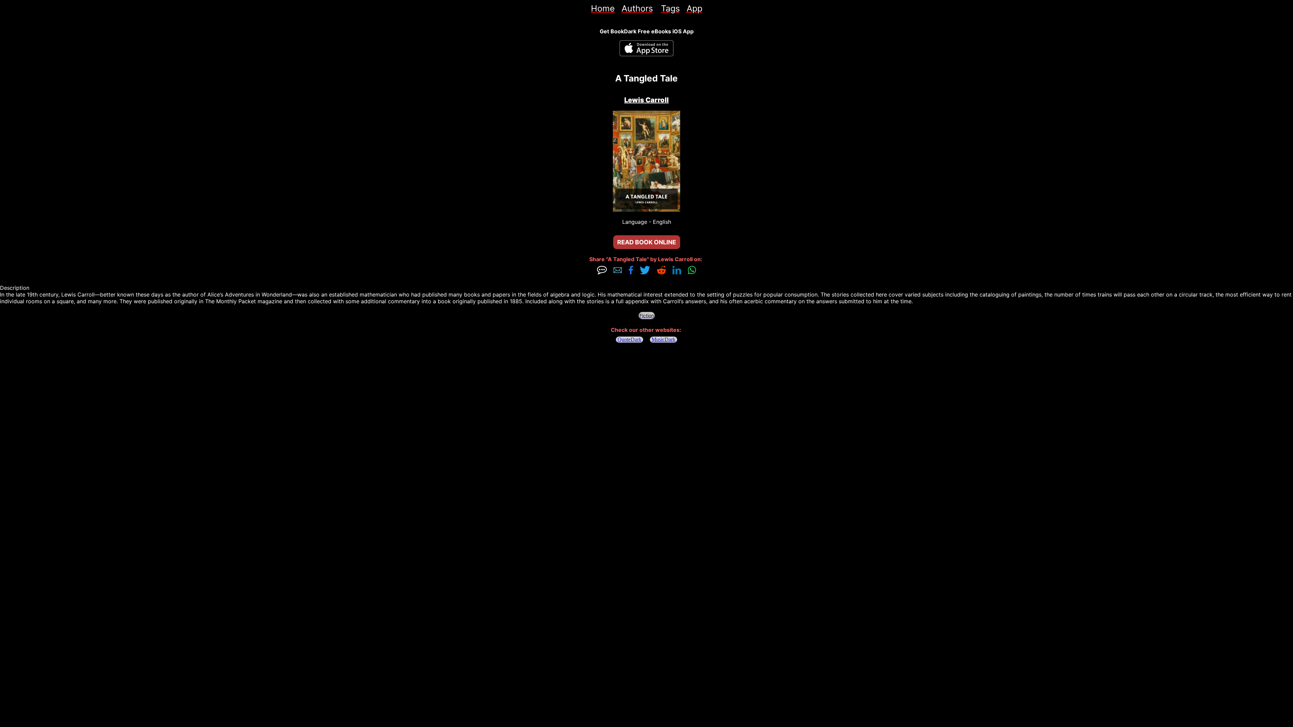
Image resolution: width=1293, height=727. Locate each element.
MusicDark (663, 339)
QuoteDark (629, 339)
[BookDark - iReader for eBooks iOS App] (646, 48)
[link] (603, 8)
